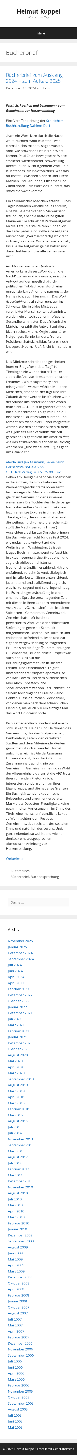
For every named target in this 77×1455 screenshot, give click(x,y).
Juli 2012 (15, 1163)
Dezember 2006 (20, 1343)
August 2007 (18, 1313)
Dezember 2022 (20, 995)
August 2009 (18, 1247)
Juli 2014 (15, 1133)
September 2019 (21, 1079)
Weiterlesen (15, 858)
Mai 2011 (15, 1175)
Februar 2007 (18, 1337)
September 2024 (21, 959)
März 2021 (16, 1025)
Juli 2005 (15, 1415)
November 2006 (20, 1349)
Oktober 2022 (18, 1001)
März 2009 (16, 1271)
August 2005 (18, 1409)
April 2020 (16, 1067)
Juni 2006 (15, 1367)
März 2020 (16, 1073)
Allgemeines (20, 870)
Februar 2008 (18, 1295)
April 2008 (16, 1289)
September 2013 (21, 1145)
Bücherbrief (19, 876)
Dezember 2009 (20, 1235)
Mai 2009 (15, 1259)
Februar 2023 (18, 989)
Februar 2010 (18, 1223)
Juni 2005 (15, 1421)
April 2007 (16, 1331)
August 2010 (18, 1193)
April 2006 (16, 1373)
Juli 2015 (15, 1127)
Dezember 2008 (20, 1277)
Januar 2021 (17, 1037)
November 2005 (20, 1391)
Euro (57, 472)
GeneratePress (63, 1449)
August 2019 (18, 1085)
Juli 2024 (15, 965)
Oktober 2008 (18, 1283)
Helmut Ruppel (38, 11)
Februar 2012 (18, 1169)
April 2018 (16, 1097)
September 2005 (21, 1403)
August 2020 (18, 1055)
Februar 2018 (18, 1109)
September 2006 (21, 1355)
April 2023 (16, 983)
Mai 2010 (15, 1205)
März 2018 (16, 1103)
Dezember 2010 (20, 1181)
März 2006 (16, 1379)
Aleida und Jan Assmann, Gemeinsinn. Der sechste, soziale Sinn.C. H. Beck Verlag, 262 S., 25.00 (35, 467)
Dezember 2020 (20, 1043)
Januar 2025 (17, 947)
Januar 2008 (17, 1301)
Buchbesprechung (45, 876)
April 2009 (16, 1265)
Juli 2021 (15, 1019)
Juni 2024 (15, 971)
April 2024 (16, 977)
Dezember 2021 (20, 1013)
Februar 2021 (18, 1031)
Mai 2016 (15, 1115)
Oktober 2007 (18, 1307)
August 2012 (18, 1157)
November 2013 (20, 1139)
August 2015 (18, 1121)
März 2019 (16, 1091)
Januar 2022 (17, 1007)
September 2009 (21, 1241)
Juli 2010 (15, 1199)
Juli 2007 (15, 1319)
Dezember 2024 (20, 953)
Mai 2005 (15, 1427)
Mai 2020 (15, 1061)
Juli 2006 (15, 1361)
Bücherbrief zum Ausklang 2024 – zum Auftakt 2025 (34, 77)
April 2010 (16, 1211)
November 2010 (20, 1187)
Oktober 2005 (18, 1397)
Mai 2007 (15, 1325)
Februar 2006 (18, 1385)
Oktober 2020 (18, 1049)
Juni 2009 (15, 1253)
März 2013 (16, 1151)
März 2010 (16, 1217)
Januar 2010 (17, 1229)
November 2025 (20, 941)
